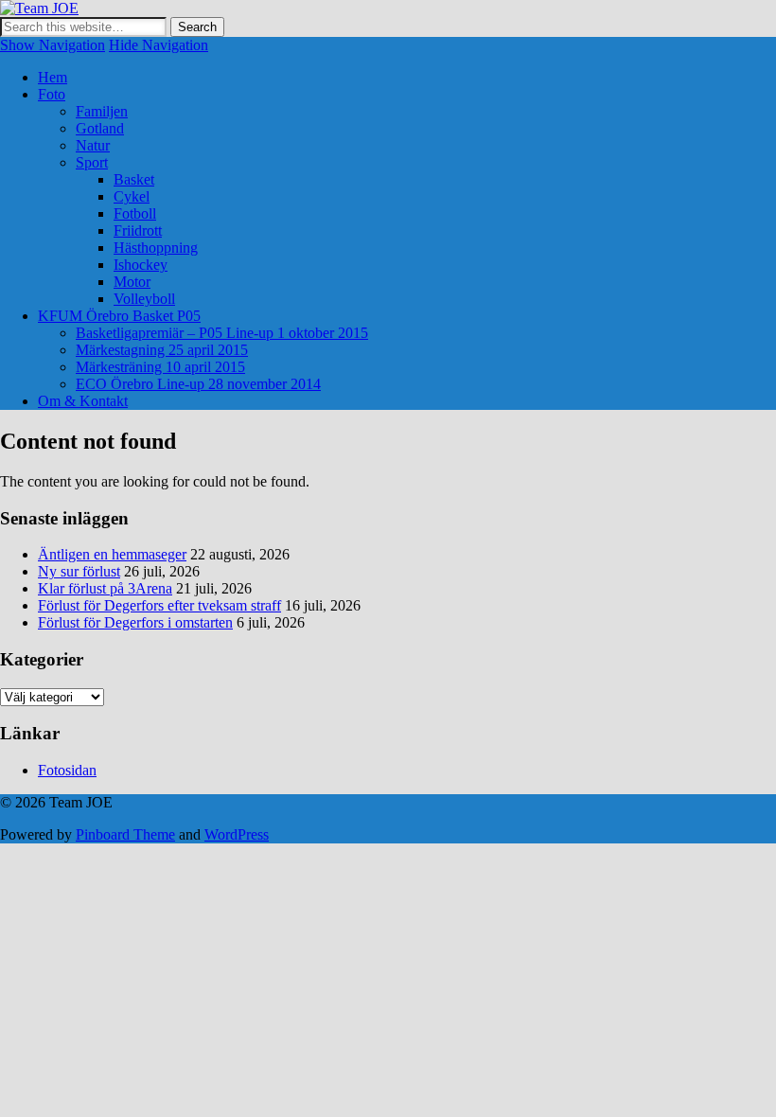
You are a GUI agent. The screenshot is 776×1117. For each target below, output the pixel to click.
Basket (134, 179)
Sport (92, 162)
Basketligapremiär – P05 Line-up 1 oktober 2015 (222, 333)
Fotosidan (67, 770)
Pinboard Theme (125, 834)
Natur (93, 145)
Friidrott (138, 230)
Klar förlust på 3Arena (105, 588)
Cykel (132, 196)
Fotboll (135, 213)
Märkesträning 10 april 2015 (160, 367)
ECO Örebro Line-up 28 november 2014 (198, 384)
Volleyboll (144, 299)
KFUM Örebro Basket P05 (119, 316)
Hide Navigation (158, 45)
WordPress (236, 834)
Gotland (100, 128)
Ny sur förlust (79, 571)
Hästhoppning (156, 247)
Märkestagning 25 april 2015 (162, 350)
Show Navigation (52, 45)
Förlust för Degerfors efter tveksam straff (159, 605)
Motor (132, 282)
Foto (51, 94)
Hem (52, 77)
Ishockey (141, 265)
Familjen (102, 111)
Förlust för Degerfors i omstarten (135, 622)
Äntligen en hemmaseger (112, 554)
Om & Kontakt (83, 401)
